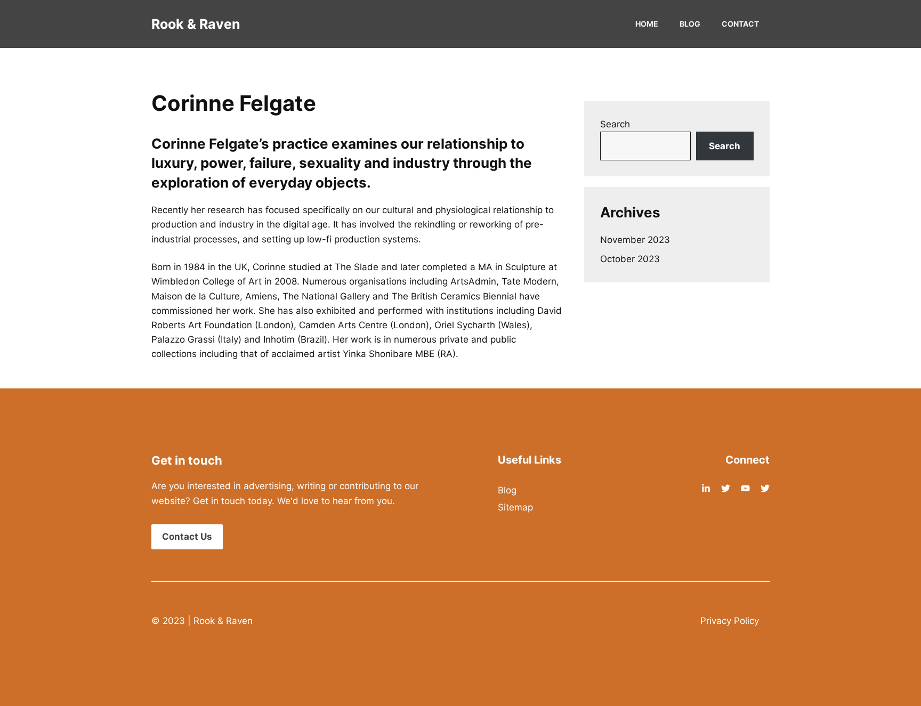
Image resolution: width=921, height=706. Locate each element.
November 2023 (635, 239)
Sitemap (515, 507)
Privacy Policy (729, 620)
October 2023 (630, 259)
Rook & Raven (195, 24)
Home (646, 23)
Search (615, 124)
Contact (740, 23)
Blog (690, 23)
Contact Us (187, 536)
